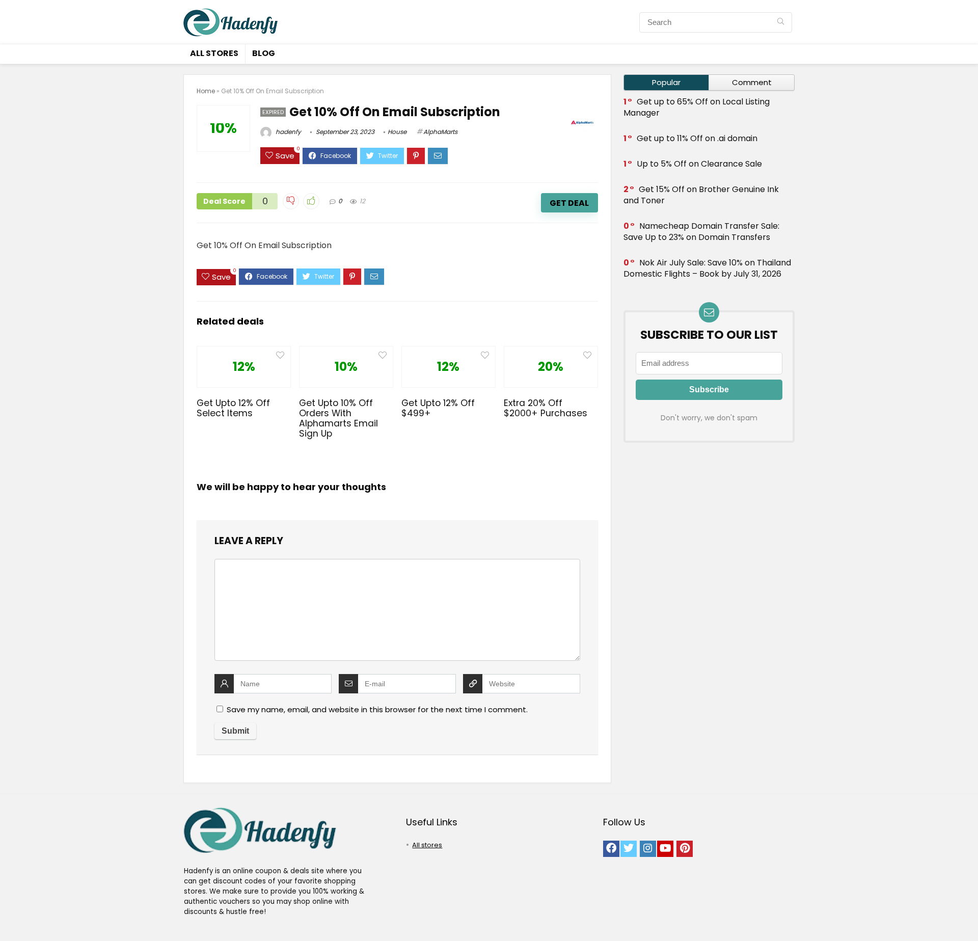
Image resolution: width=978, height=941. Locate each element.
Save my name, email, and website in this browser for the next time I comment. (377, 709)
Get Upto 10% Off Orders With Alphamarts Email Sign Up (338, 418)
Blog (263, 53)
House (397, 131)
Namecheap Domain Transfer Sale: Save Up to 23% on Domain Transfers (701, 231)
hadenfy (287, 131)
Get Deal (569, 203)
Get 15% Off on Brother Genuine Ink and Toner (701, 194)
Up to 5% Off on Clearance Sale (699, 164)
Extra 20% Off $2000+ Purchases (545, 408)
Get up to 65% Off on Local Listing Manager (696, 107)
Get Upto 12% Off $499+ (438, 408)
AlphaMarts (440, 131)
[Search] (780, 22)
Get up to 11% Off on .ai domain (697, 138)
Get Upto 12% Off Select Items (233, 408)
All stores (214, 53)
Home (206, 91)
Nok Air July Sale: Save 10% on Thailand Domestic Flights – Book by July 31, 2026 (707, 268)
